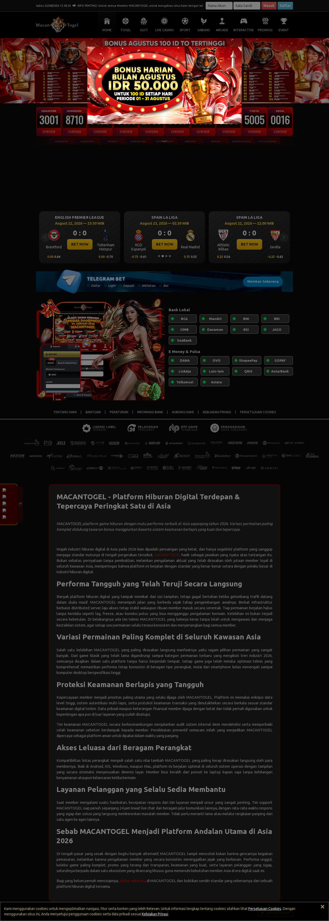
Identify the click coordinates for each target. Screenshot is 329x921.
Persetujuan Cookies (264, 909)
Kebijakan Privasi (155, 914)
